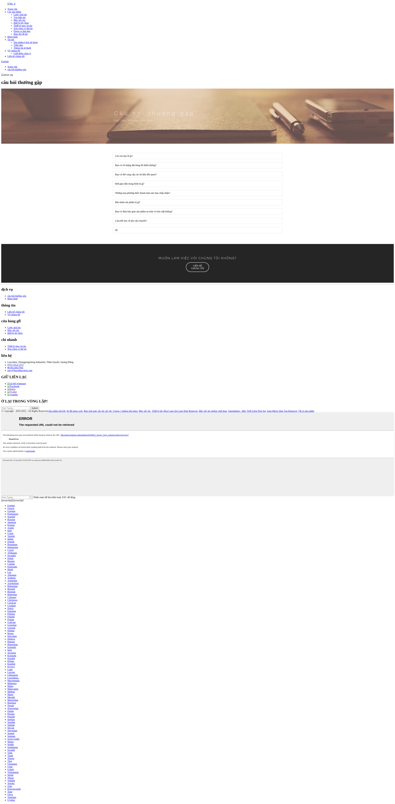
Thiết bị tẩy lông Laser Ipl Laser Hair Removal (175, 411)
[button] (197, 267)
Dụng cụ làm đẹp (22, 31)
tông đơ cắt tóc (21, 34)
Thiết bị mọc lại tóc (23, 25)
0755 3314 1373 (15, 365)
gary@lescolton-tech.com (19, 370)
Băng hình (12, 36)
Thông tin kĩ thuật (22, 48)
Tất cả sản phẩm (306, 411)
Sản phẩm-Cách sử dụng (26, 42)
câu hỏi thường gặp (16, 69)
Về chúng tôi (13, 50)
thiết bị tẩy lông (21, 23)
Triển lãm (18, 45)
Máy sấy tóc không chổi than (213, 411)
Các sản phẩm (14, 11)
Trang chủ (12, 9)
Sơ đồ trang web (75, 411)
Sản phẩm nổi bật (56, 411)
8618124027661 (15, 367)
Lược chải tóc (20, 14)
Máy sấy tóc (19, 20)
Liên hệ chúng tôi (16, 56)
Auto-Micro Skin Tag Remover (282, 411)
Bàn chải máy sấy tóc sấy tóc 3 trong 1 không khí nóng (110, 411)
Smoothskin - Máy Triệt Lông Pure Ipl (247, 411)
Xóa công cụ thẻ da (23, 28)
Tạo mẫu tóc (20, 17)
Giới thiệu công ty (22, 53)
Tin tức (10, 39)
